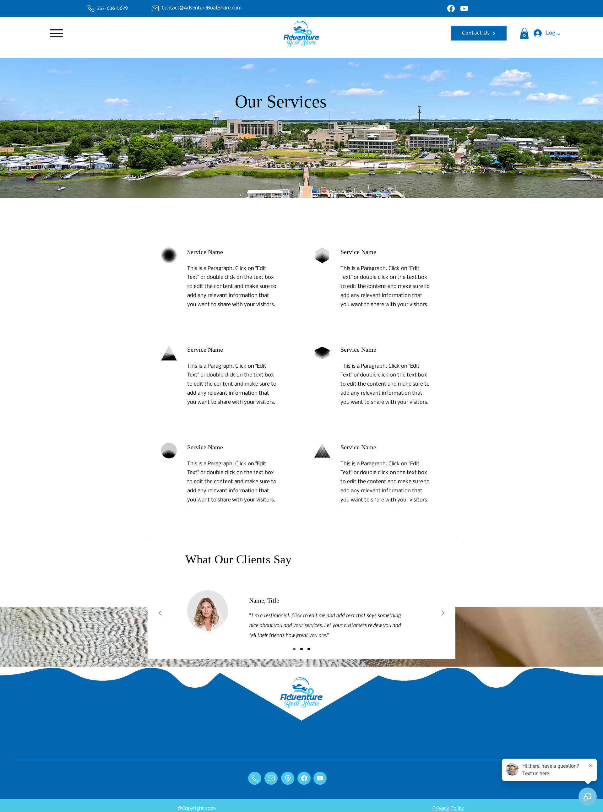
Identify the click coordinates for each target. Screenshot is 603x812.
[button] (524, 33)
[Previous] (160, 614)
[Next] (443, 614)
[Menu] (56, 33)
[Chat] (90, 8)
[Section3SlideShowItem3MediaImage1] (308, 649)
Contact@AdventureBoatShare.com (202, 8)
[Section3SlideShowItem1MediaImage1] (294, 649)
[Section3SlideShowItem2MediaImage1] (301, 649)
